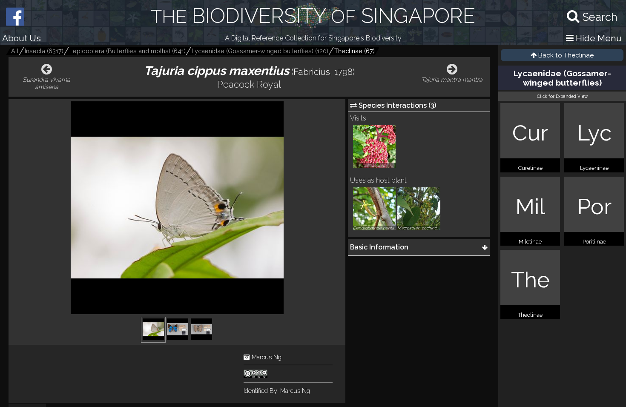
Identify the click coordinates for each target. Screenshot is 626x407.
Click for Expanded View (562, 96)
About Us (21, 38)
